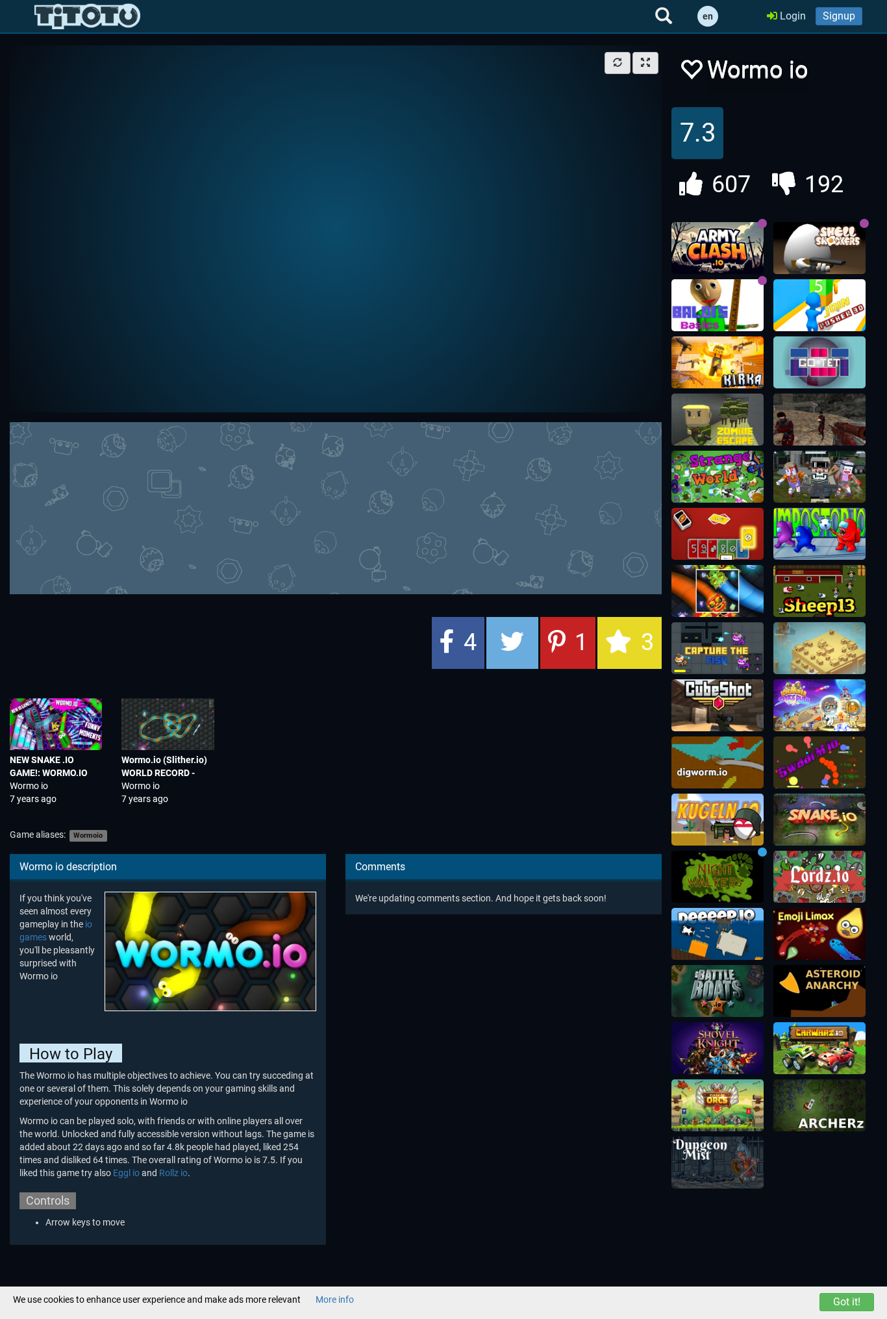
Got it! (846, 1302)
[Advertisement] (336, 506)
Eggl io (126, 1173)
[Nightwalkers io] (717, 877)
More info (335, 1299)
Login (791, 16)
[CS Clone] (819, 420)
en (708, 16)
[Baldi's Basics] (717, 305)
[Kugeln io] (717, 820)
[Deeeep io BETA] (717, 934)
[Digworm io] (717, 762)
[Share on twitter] (512, 643)
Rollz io (173, 1173)
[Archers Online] (819, 1105)
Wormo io (29, 786)
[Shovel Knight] (717, 1048)
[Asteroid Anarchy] (819, 991)
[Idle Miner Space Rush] (819, 705)
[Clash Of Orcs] (717, 1105)
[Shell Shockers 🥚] (819, 248)
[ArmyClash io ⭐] (717, 248)
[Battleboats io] (717, 991)
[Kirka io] (717, 362)
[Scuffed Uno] (717, 534)
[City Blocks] (819, 648)
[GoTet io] (819, 362)
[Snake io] (819, 820)
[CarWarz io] (819, 1048)
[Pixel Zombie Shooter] (819, 477)
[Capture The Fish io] (717, 648)
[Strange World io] (717, 477)
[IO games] (87, 16)
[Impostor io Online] (819, 534)
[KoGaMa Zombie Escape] (717, 420)
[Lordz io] (819, 877)
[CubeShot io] (717, 705)
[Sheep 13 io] (819, 591)
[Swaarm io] (819, 762)
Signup (839, 16)
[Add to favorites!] (690, 73)
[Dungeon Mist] (717, 1162)
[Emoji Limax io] (819, 934)
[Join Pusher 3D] (819, 305)
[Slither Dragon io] (717, 591)
